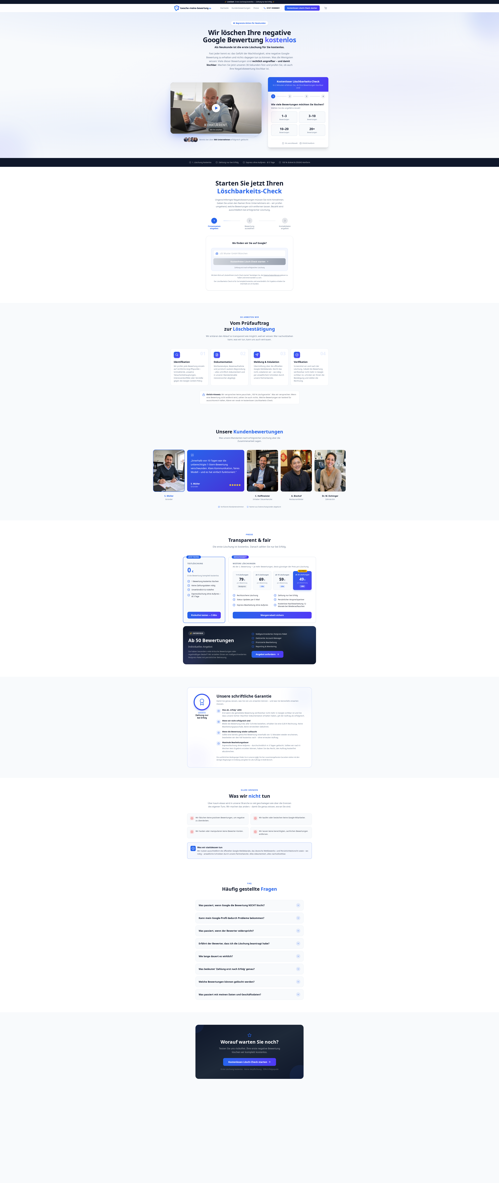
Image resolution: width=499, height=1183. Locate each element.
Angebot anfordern (266, 654)
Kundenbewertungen (241, 8)
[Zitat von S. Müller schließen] (169, 471)
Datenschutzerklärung (272, 275)
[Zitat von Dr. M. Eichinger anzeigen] (330, 471)
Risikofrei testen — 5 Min (204, 615)
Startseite (224, 8)
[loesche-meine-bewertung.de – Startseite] (192, 8)
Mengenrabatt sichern (272, 615)
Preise (256, 8)
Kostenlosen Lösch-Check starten (302, 8)
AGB (256, 757)
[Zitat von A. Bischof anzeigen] (296, 471)
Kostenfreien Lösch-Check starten (248, 261)
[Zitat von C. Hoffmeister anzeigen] (262, 471)
